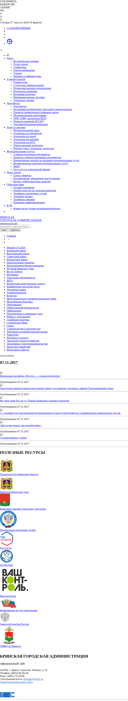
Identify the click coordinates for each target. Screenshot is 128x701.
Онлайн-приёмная (23, 187)
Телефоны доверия (24, 199)
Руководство (20, 82)
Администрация (16, 79)
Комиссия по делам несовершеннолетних (36, 208)
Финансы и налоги (17, 337)
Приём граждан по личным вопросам (34, 190)
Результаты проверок (25, 91)
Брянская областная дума (14, 492)
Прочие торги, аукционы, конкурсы (33, 148)
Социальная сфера (17, 322)
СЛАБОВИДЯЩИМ (18, 28)
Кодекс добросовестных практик (32, 181)
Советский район (16, 256)
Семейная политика (18, 319)
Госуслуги (6, 548)
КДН (9, 205)
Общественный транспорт (28, 145)
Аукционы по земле (24, 136)
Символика (19, 67)
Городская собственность (21, 277)
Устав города (20, 64)
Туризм (17, 73)
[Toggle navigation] (1, 50)
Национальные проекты (20, 262)
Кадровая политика (24, 94)
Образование (14, 304)
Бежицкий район (16, 250)
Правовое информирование (29, 202)
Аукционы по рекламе (26, 139)
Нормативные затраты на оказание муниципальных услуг (46, 160)
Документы (13, 103)
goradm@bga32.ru (33, 679)
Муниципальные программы (29, 115)
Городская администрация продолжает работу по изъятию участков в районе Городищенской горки (57, 388)
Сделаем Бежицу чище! (13, 437)
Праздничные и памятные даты (24, 313)
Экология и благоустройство (23, 340)
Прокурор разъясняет (19, 346)
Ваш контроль (8, 596)
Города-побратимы (24, 70)
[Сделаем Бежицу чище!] (1, 434)
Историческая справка (26, 61)
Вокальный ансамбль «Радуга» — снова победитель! (30, 376)
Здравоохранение (16, 292)
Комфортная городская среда (23, 286)
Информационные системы (29, 97)
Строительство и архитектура (23, 328)
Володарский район (18, 253)
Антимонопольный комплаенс (30, 124)
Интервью (12, 274)
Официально (14, 310)
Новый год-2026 (16, 247)
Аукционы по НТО (24, 142)
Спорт (10, 325)
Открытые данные (23, 100)
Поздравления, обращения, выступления (36, 178)
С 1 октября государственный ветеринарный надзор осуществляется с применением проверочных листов (60, 413)
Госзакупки (6, 565)
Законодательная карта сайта (16, 682)
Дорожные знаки (16, 289)
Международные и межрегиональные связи (31, 298)
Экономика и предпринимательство (27, 343)
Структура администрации (28, 85)
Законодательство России (14, 624)
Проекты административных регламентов (37, 157)
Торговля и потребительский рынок (27, 331)
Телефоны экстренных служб (30, 193)
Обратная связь (15, 184)
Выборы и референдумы (27, 76)
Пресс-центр (14, 172)
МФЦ (16, 166)
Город (10, 58)
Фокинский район (17, 259)
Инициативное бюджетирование (25, 265)
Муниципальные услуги (20, 151)
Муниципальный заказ (26, 130)
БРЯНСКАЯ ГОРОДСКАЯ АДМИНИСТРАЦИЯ (21, 220)
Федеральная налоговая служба (18, 530)
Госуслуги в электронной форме (31, 169)
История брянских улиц (20, 268)
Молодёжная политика (20, 301)
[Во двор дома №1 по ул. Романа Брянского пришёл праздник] (1, 397)
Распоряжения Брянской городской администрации (42, 109)
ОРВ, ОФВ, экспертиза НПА (29, 118)
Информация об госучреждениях (19, 610)
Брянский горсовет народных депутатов (23, 508)
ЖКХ (10, 280)
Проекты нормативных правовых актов (36, 112)
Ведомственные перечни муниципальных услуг (40, 163)
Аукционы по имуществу (27, 133)
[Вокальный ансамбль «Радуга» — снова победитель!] (1, 373)
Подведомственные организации (32, 88)
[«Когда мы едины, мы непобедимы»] (1, 422)
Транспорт (13, 334)
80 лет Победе (15, 271)
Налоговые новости (18, 349)
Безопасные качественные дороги (26, 283)
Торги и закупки (16, 127)
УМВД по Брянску (10, 646)
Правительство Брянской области (19, 474)
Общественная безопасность (23, 307)
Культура (12, 295)
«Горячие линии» (23, 196)
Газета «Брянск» (22, 175)
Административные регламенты (31, 154)
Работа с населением (18, 316)
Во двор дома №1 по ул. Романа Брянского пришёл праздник (34, 400)
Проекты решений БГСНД (28, 121)
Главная (11, 235)
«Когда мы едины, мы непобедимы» (20, 425)
